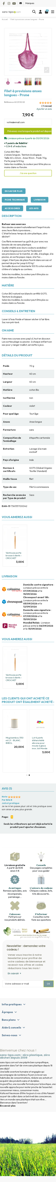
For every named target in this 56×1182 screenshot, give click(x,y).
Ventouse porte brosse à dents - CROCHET (14, 555)
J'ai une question (28, 173)
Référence (9, 102)
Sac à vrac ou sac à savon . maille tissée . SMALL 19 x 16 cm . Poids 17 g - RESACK (33, 752)
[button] (26, 775)
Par (7, 799)
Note (4, 796)
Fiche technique (15, 199)
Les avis (34, 208)
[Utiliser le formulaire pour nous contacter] (20, 3)
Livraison (39, 199)
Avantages (15, 888)
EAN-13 (6, 506)
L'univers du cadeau (41, 888)
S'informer (41, 914)
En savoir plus (14, 191)
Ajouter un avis (44, 108)
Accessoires (12, 208)
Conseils (41, 865)
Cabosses (14, 914)
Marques (29, 3)
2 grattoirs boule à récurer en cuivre (7, 744)
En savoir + (14, 973)
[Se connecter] (40, 12)
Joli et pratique (10, 803)
